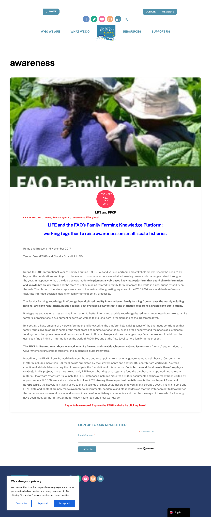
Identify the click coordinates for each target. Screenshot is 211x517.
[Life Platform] (106, 33)
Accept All (64, 503)
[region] (43, 493)
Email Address (86, 435)
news (48, 217)
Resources (132, 31)
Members (168, 11)
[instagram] (110, 19)
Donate (151, 11)
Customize (21, 503)
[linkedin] (118, 19)
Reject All (43, 503)
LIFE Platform (32, 217)
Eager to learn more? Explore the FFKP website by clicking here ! (105, 405)
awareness (79, 217)
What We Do (80, 31)
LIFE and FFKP (105, 212)
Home (53, 11)
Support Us (161, 31)
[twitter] (94, 19)
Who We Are (50, 31)
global (95, 217)
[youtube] (102, 19)
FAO (88, 217)
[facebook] (86, 19)
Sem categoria (60, 217)
